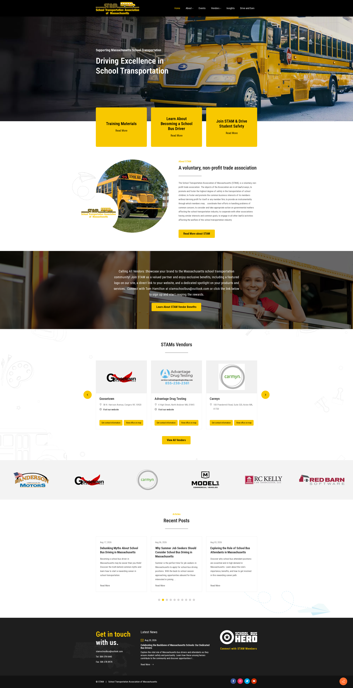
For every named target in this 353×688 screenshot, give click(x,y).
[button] (87, 395)
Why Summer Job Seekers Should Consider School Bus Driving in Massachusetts (175, 552)
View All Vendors (176, 440)
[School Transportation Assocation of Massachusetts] (117, 8)
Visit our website (111, 409)
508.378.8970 (106, 661)
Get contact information (111, 423)
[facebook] (233, 681)
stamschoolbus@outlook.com (109, 651)
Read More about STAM (196, 233)
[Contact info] (343, 681)
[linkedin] (240, 681)
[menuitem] (177, 8)
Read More (121, 130)
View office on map (133, 423)
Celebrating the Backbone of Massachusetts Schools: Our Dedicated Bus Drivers (175, 646)
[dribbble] (254, 681)
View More (31, 480)
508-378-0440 (106, 656)
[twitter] (247, 681)
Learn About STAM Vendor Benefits (176, 307)
